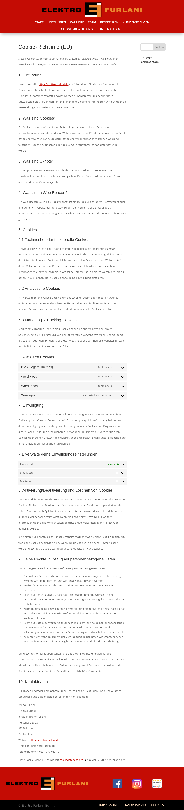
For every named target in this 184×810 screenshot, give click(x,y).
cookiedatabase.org (71, 760)
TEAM (92, 22)
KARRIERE (77, 22)
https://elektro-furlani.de (53, 84)
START (39, 22)
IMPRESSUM (108, 805)
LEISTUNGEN (57, 22)
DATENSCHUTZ (135, 804)
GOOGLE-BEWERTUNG (77, 29)
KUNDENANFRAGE (110, 29)
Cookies (157, 805)
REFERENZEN (109, 22)
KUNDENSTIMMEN (136, 22)
